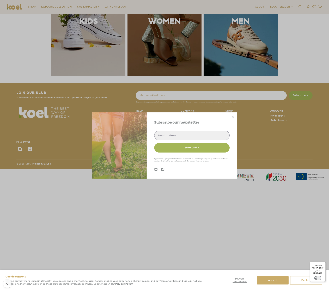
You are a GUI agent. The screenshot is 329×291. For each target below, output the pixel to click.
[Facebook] (162, 169)
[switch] (317, 278)
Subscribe (192, 147)
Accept (273, 280)
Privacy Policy (124, 284)
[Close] (233, 117)
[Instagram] (156, 169)
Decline (306, 280)
